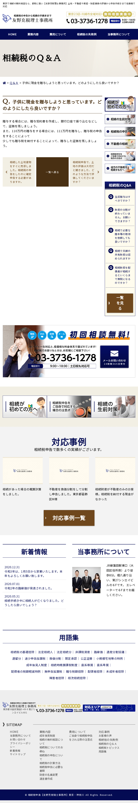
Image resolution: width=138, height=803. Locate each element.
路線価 (98, 652)
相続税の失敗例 (87, 34)
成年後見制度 (47, 735)
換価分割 (55, 658)
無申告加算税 (53, 671)
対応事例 (104, 732)
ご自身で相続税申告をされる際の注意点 (81, 737)
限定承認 (71, 658)
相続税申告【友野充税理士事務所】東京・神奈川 (56, 795)
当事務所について (119, 34)
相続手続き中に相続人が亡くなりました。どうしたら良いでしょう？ (34, 602)
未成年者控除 (115, 671)
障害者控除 (56, 678)
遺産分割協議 (115, 652)
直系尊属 (87, 665)
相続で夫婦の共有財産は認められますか (122, 254)
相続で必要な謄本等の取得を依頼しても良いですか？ (122, 235)
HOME (12, 34)
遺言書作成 (46, 778)
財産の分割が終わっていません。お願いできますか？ (122, 215)
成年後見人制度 (36, 665)
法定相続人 (45, 652)
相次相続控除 (77, 678)
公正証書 (87, 658)
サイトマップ (18, 754)
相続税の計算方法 (50, 763)
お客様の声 (105, 735)
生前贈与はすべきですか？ (122, 198)
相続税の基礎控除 (22, 652)
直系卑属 (103, 665)
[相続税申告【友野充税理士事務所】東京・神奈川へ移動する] (4, 83)
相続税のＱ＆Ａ (108, 743)
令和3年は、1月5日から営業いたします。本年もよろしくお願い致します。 (33, 573)
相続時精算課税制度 (64, 665)
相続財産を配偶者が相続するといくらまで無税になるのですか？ (122, 275)
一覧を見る (120, 303)
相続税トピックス (109, 747)
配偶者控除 (95, 671)
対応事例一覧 (69, 518)
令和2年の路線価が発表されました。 (29, 588)
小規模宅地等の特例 (109, 658)
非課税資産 (82, 652)
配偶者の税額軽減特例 (26, 671)
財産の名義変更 (49, 774)
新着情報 (15, 750)
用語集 (103, 751)
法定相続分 (64, 652)
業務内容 (33, 34)
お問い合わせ (18, 739)
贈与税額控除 (75, 671)
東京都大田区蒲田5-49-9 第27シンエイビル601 (19, 711)
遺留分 (16, 658)
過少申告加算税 (35, 658)
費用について (58, 34)
